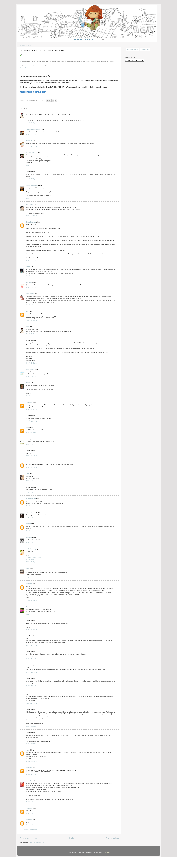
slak (27, 311)
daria (27, 439)
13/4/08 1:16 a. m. (31, 672)
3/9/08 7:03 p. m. (31, 743)
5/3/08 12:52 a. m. (31, 658)
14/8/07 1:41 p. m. (31, 134)
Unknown (29, 402)
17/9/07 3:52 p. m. (31, 517)
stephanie (29, 462)
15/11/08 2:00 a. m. (31, 761)
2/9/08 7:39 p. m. (31, 726)
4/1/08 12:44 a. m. (31, 614)
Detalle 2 (27, 67)
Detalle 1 (22, 67)
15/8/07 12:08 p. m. (31, 215)
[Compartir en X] (53, 100)
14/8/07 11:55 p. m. (31, 179)
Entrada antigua (112, 838)
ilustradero (29, 781)
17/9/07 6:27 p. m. (31, 531)
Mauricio (29, 383)
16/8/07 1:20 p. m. (31, 276)
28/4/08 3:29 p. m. (31, 685)
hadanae (29, 266)
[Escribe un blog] (50, 100)
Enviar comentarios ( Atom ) (37, 842)
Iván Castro (30, 204)
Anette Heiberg (31, 549)
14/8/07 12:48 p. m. (31, 123)
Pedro (28, 750)
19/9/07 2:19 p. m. (31, 577)
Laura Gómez (30, 369)
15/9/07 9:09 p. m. (31, 444)
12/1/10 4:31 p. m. (31, 802)
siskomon (29, 140)
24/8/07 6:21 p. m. (31, 421)
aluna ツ (28, 607)
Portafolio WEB (132, 49)
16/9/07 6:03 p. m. (31, 481)
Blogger (107, 852)
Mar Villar (29, 282)
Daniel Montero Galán (33, 129)
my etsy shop (30, 559)
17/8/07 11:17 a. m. (31, 334)
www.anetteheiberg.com (33, 557)
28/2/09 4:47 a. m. (31, 774)
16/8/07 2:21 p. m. (31, 287)
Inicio (71, 838)
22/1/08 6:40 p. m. (31, 645)
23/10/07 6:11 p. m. (31, 600)
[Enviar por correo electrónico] (47, 100)
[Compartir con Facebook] (56, 100)
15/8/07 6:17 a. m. (31, 198)
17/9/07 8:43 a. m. (31, 506)
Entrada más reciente (29, 838)
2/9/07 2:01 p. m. (31, 432)
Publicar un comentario (30, 829)
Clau (27, 473)
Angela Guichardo (32, 185)
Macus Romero (31, 222)
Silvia (28, 568)
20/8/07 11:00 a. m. (31, 363)
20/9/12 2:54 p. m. (31, 813)
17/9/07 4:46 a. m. (31, 492)
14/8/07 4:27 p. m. (31, 165)
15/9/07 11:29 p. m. (31, 455)
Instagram (145, 49)
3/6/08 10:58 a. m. (31, 703)
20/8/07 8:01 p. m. (31, 376)
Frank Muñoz (30, 293)
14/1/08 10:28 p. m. (31, 629)
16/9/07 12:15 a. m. (31, 467)
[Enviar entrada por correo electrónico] (43, 100)
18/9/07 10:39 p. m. (31, 562)
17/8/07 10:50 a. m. (31, 320)
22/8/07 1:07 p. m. (31, 396)
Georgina (29, 537)
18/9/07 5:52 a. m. (31, 542)
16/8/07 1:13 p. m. (31, 260)
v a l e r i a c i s (31, 512)
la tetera (28, 524)
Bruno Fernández (32, 152)
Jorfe (27, 112)
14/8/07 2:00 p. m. (31, 146)
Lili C (27, 427)
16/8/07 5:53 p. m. (31, 305)
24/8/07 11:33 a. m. (31, 409)
